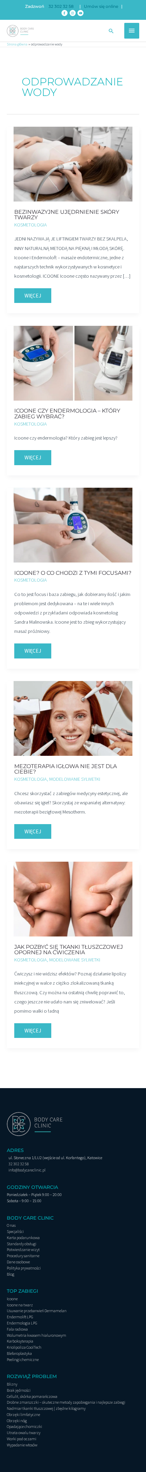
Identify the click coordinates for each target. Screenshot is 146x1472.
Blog (10, 1274)
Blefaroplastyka (19, 1353)
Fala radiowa (17, 1329)
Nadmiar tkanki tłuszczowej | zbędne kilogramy (46, 1408)
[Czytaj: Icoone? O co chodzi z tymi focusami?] (73, 525)
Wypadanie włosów (22, 1444)
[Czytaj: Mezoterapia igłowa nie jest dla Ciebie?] (73, 718)
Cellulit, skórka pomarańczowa (32, 1396)
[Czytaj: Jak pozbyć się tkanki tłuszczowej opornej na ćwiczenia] (73, 898)
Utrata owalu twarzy (23, 1432)
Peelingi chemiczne (23, 1359)
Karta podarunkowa (23, 1237)
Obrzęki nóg (17, 1420)
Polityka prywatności (24, 1267)
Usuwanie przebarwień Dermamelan (37, 1310)
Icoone (12, 1298)
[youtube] (81, 13)
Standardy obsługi (21, 1243)
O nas (11, 1225)
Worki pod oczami (21, 1438)
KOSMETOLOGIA (30, 225)
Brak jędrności (19, 1390)
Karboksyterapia (20, 1341)
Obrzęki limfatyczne (23, 1414)
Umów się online (101, 6)
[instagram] (73, 13)
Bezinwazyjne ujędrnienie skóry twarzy (66, 214)
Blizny (12, 1384)
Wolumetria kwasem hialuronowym (36, 1335)
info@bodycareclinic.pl (26, 1169)
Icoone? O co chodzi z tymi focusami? (72, 572)
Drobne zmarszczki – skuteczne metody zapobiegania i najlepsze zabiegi (66, 1402)
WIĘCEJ (37, 293)
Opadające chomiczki (24, 1426)
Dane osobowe (18, 1261)
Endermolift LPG (20, 1316)
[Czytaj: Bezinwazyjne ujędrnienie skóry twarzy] (73, 164)
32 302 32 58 (61, 6)
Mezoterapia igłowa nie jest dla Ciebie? (65, 769)
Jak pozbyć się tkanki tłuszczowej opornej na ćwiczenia (68, 949)
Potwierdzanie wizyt (23, 1249)
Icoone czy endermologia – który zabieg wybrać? (67, 413)
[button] (111, 31)
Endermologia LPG (22, 1322)
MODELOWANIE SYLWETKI (74, 779)
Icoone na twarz (20, 1304)
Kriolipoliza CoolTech (24, 1347)
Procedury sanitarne (23, 1255)
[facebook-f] (65, 13)
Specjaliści (15, 1231)
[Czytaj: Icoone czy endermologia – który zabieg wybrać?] (73, 363)
